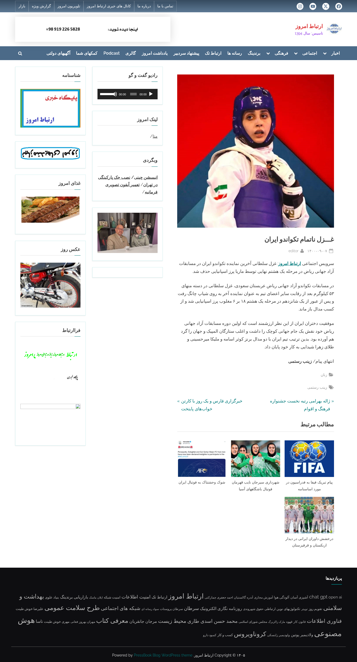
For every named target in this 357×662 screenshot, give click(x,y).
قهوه (289, 622)
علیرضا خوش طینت (29, 609)
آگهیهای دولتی (58, 53)
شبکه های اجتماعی (120, 608)
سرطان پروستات (171, 609)
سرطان (191, 608)
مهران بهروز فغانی (83, 622)
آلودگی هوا (281, 597)
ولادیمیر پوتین (302, 634)
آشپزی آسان (299, 597)
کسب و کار (225, 635)
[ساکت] (114, 94)
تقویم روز (315, 609)
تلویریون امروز (68, 6)
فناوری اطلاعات (324, 621)
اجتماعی (309, 53)
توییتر (304, 609)
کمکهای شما (86, 53)
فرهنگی (281, 53)
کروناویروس (250, 634)
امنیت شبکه (112, 597)
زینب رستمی (317, 387)
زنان (324, 374)
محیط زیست (172, 621)
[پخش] (150, 94)
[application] (127, 94)
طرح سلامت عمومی (72, 608)
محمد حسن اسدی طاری (212, 621)
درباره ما (144, 6)
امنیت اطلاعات (136, 597)
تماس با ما (165, 6)
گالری (130, 53)
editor (293, 250)
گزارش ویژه (41, 6)
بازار (22, 6)
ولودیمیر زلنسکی (278, 635)
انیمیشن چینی (146, 177)
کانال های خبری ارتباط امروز (109, 6)
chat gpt (318, 597)
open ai (335, 597)
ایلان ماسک (96, 597)
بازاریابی (81, 597)
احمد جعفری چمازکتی (219, 597)
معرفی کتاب (112, 620)
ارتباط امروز (309, 26)
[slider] (106, 93)
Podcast (111, 53)
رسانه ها (234, 53)
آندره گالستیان (243, 597)
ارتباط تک (213, 53)
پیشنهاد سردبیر (186, 53)
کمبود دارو (209, 635)
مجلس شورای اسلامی (253, 622)
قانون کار (299, 622)
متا (155, 136)
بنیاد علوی (52, 597)
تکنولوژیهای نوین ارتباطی (282, 609)
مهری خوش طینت (57, 621)
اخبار (335, 53)
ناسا (39, 621)
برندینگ (254, 53)
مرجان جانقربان (143, 621)
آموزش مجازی (263, 597)
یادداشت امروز (155, 53)
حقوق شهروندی (253, 609)
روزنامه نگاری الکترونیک (221, 608)
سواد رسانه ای (150, 609)
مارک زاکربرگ (276, 621)
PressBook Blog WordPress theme (163, 655)
